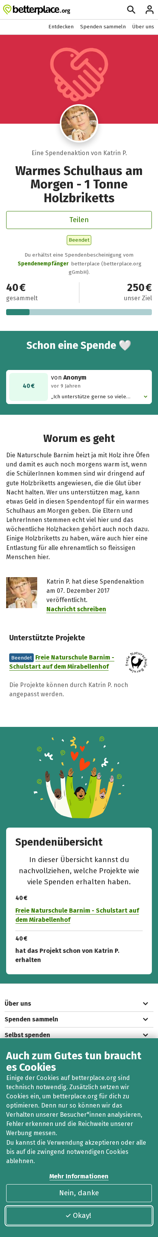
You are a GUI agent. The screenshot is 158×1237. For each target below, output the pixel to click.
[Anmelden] (149, 9)
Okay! (82, 1215)
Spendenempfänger (43, 263)
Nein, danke (79, 1192)
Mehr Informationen (79, 1176)
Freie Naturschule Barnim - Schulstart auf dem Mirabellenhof (77, 915)
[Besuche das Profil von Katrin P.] (79, 123)
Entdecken (61, 26)
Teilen (79, 219)
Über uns (143, 26)
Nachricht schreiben (76, 609)
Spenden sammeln (103, 26)
